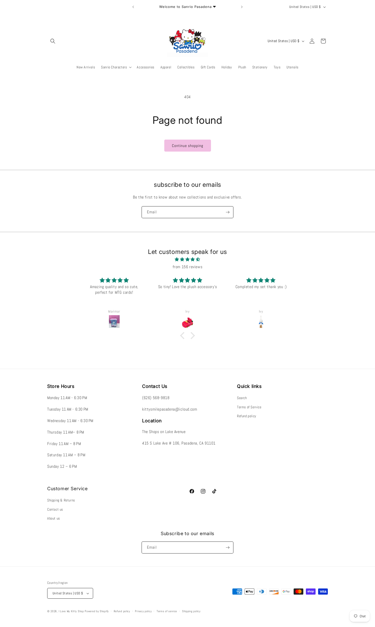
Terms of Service (249, 407)
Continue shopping (187, 145)
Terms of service (167, 611)
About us (53, 518)
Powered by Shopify (97, 611)
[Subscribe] (227, 212)
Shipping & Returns (61, 500)
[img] (187, 259)
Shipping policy (191, 611)
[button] (52, 41)
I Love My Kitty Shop (71, 611)
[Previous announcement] (133, 7)
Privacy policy (143, 611)
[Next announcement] (241, 7)
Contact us (55, 509)
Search (242, 398)
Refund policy (246, 416)
